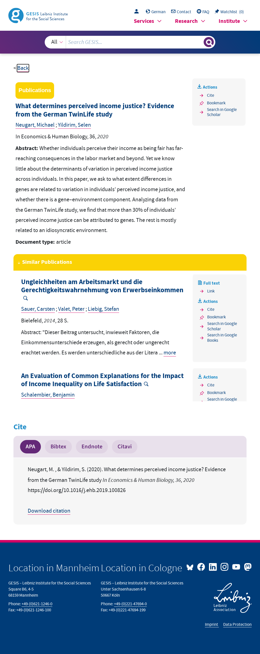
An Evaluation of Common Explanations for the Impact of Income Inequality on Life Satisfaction (102, 380)
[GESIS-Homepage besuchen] (38, 15)
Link (211, 291)
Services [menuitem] (144, 21)
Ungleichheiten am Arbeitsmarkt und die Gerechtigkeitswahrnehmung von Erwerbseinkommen (102, 286)
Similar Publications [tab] (47, 262)
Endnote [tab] (92, 447)
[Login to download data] (137, 12)
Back (23, 68)
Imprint (212, 624)
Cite (210, 95)
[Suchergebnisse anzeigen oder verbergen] (208, 42)
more (170, 352)
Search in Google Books (222, 337)
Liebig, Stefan (103, 309)
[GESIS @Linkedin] (213, 566)
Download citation (49, 511)
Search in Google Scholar (222, 112)
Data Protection (237, 624)
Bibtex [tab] (58, 447)
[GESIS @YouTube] (236, 566)
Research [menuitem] (186, 21)
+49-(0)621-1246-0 (37, 604)
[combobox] (130, 42)
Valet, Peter (71, 309)
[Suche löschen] (199, 42)
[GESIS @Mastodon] (247, 566)
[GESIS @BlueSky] (191, 566)
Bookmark (216, 103)
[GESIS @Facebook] (201, 566)
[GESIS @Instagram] (225, 566)
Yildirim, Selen (74, 125)
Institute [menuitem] (229, 21)
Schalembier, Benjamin (48, 395)
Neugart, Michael (35, 125)
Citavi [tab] (125, 447)
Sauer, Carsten (38, 309)
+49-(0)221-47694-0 (130, 604)
